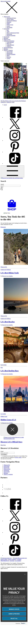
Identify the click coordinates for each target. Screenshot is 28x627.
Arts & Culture (10, 19)
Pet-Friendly (9, 27)
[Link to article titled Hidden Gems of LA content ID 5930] (14, 394)
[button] (24, 574)
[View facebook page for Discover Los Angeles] (15, 117)
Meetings (6, 49)
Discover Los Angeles (7, 276)
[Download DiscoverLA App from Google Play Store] (20, 558)
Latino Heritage (10, 45)
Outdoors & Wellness (12, 20)
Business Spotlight (11, 35)
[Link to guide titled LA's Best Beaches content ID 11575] (14, 296)
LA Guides (3, 413)
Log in (5, 104)
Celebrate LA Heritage (9, 41)
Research (9, 57)
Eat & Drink (6, 28)
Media (8, 55)
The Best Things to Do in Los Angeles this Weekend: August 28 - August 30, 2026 (13, 101)
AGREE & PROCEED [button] (14, 614)
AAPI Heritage (10, 42)
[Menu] (12, 171)
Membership (9, 53)
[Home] (12, 178)
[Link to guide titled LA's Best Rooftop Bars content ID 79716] (14, 345)
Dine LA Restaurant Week (13, 32)
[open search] (14, 194)
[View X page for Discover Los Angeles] (15, 129)
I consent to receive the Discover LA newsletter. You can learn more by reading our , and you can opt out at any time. (14, 457)
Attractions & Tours (11, 18)
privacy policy (18, 457)
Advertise (12, 560)
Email (2, 451)
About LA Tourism (8, 50)
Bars (8, 30)
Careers (8, 58)
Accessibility (18, 560)
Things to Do (7, 16)
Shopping (9, 22)
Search (2, 184)
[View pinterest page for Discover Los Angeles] (15, 152)
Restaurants (9, 34)
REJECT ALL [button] (14, 618)
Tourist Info (6, 470)
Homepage (3, 227)
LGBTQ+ (9, 46)
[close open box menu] (12, 12)
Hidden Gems (10, 24)
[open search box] (14, 194)
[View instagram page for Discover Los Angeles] (15, 140)
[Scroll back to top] (1, 571)
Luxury (8, 26)
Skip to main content (5, 1)
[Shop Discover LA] (12, 210)
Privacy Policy (4, 559)
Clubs (8, 31)
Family (8, 23)
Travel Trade (10, 51)
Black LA (9, 43)
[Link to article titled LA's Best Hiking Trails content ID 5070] (14, 247)
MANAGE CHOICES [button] (14, 609)
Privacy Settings (12, 559)
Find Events (6, 36)
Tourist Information (8, 47)
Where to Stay (7, 39)
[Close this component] (12, 429)
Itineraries (6, 38)
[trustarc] (23, 623)
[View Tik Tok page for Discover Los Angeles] (15, 163)
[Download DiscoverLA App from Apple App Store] (6, 558)
